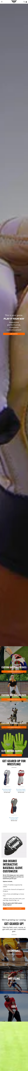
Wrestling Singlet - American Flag (7, 790)
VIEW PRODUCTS (11, 755)
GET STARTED (14, 334)
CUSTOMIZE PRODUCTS (14, 671)
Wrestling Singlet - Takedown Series (21, 790)
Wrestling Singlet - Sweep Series (14, 818)
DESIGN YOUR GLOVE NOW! (14, 908)
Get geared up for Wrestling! (14, 762)
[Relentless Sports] (14, 2)
